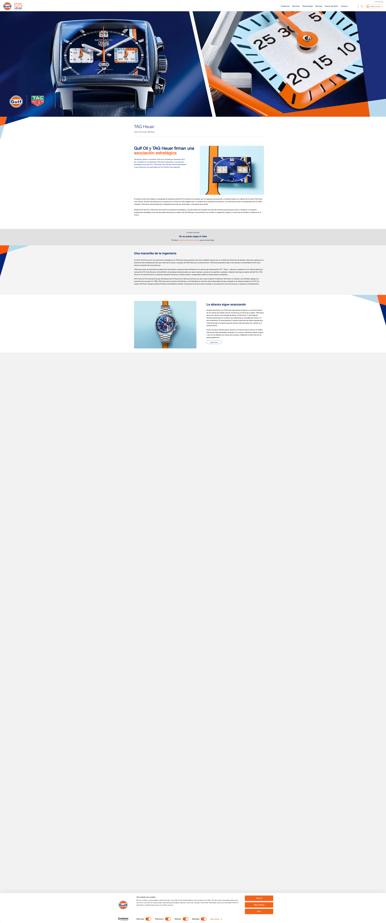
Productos (285, 6)
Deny (259, 911)
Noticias (318, 6)
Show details (214, 919)
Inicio (136, 132)
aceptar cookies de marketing (189, 240)
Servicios (296, 6)
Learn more (214, 342)
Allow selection (259, 905)
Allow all (259, 898)
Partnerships (307, 6)
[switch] (168, 919)
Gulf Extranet (379, 2)
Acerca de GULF (331, 6)
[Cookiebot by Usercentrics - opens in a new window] (123, 919)
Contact (344, 6)
